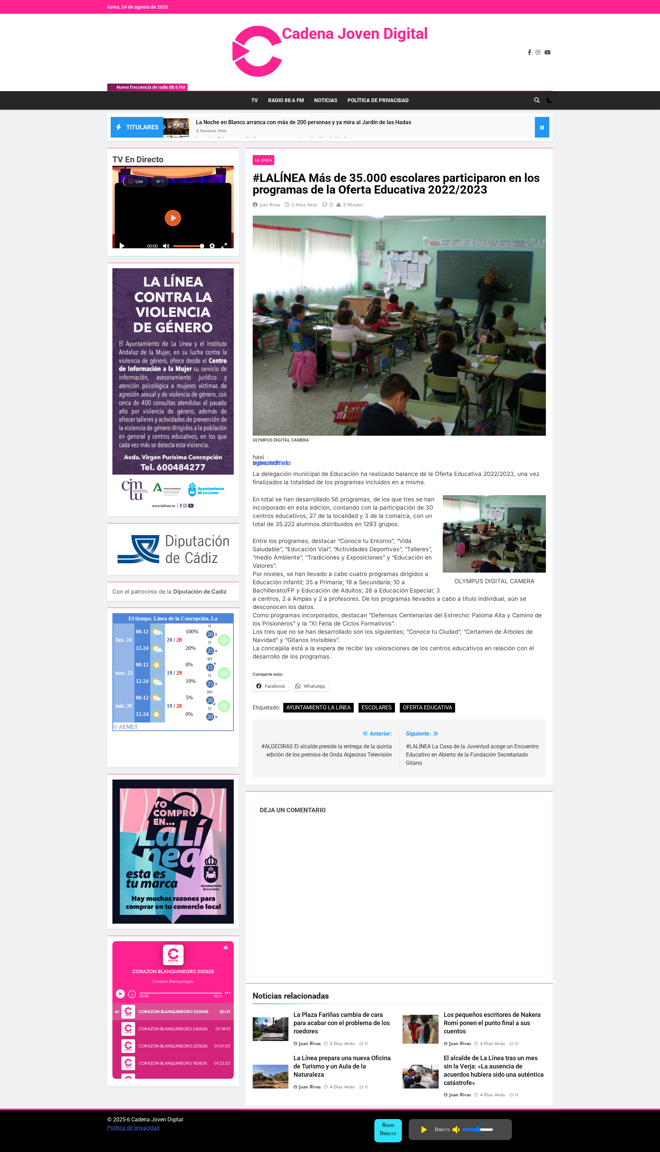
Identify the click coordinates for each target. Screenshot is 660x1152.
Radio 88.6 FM (286, 100)
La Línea (263, 160)
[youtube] (547, 52)
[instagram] (538, 52)
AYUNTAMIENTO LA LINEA (318, 707)
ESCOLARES (377, 707)
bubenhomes (270, 462)
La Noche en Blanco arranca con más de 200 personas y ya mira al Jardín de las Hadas (303, 122)
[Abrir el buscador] (537, 100)
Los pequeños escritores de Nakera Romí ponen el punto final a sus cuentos (492, 1023)
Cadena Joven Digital (355, 33)
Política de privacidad (133, 1127)
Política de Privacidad (378, 100)
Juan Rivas (270, 204)
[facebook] (530, 52)
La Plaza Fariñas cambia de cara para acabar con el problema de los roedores (342, 1023)
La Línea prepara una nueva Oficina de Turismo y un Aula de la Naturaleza (342, 1066)
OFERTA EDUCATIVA (427, 707)
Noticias (325, 100)
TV (254, 100)
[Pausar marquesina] (542, 127)
